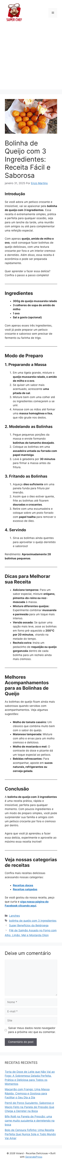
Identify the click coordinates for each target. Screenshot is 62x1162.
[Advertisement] (31, 58)
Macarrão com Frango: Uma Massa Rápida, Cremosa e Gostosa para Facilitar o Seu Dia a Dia (27, 1093)
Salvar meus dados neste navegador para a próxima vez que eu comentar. (32, 1030)
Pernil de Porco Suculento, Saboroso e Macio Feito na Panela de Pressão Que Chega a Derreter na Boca (29, 1107)
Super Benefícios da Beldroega (28, 925)
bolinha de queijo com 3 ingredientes (32, 920)
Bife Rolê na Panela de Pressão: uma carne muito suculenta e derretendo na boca (30, 1120)
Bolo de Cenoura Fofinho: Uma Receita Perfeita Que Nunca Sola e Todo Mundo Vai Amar (30, 1134)
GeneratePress (33, 1156)
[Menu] (52, 13)
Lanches (14, 915)
